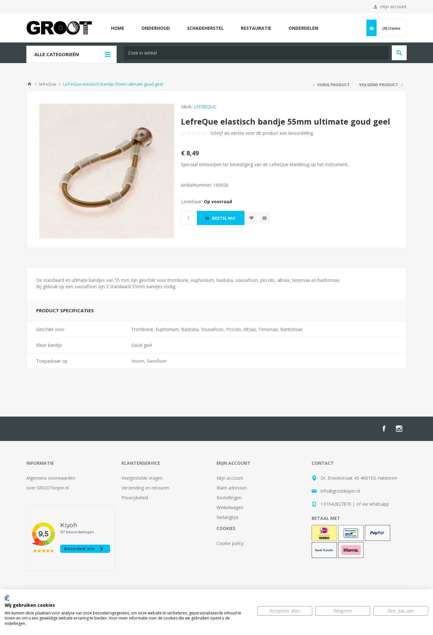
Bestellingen (229, 498)
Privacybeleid (134, 498)
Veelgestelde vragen (142, 478)
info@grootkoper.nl (340, 491)
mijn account (393, 6)
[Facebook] (384, 429)
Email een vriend (264, 218)
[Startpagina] (29, 84)
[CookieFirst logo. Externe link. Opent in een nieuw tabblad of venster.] (7, 598)
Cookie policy (230, 543)
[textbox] (256, 53)
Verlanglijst (228, 517)
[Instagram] (399, 429)
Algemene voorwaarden (50, 478)
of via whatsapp (372, 504)
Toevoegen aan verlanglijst (251, 218)
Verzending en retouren (145, 488)
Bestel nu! (224, 218)
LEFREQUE (205, 107)
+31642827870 (335, 504)
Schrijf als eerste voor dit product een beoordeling (261, 133)
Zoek (399, 52)
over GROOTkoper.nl (47, 488)
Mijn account (230, 478)
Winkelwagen (230, 507)
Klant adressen (232, 488)
